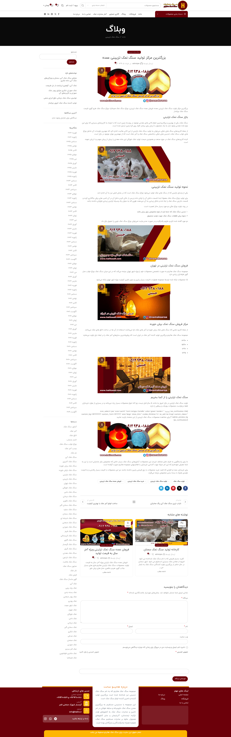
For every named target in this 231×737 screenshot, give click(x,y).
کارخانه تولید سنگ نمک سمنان (161, 549)
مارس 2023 (72, 229)
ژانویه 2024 (72, 198)
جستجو (74, 52)
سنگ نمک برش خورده (68, 466)
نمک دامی (73, 618)
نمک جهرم (73, 610)
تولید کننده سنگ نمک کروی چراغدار (62, 103)
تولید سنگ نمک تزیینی (158, 481)
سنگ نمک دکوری (70, 501)
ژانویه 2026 (72, 137)
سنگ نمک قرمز (71, 531)
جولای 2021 (72, 316)
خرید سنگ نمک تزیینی (136, 481)
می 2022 (73, 272)
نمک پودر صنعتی (70, 597)
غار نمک (73, 570)
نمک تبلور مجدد (70, 605)
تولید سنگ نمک (179, 481)
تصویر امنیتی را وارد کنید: (89, 652)
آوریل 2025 (72, 163)
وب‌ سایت (184, 637)
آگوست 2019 (72, 412)
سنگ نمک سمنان (161, 545)
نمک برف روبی (71, 588)
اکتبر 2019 (73, 403)
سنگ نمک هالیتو (111, 732)
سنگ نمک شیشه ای (69, 518)
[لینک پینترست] (52, 14)
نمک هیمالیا (72, 658)
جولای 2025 (72, 154)
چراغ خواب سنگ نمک (68, 444)
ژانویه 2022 (72, 290)
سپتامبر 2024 (71, 189)
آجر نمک (73, 431)
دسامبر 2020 (72, 346)
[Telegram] (55, 718)
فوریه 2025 (72, 172)
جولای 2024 (72, 194)
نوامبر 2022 (72, 246)
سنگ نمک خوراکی (70, 488)
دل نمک (74, 453)
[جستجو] (82, 5)
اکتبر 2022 (73, 250)
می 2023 (73, 220)
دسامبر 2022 (72, 242)
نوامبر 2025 (72, 146)
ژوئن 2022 (73, 268)
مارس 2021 (72, 333)
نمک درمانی (72, 623)
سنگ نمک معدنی (70, 553)
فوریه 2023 (72, 233)
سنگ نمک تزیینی (112, 37)
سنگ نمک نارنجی (70, 557)
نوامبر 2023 (72, 207)
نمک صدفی (72, 636)
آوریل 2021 (73, 329)
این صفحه (131, 417)
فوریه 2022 (72, 285)
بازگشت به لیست (134, 501)
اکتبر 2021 (73, 303)
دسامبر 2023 (72, 202)
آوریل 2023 (72, 224)
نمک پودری (72, 601)
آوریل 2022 (72, 276)
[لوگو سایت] (175, 5)
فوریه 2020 (72, 390)
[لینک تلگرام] (45, 14)
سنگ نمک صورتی (70, 527)
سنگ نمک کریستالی (69, 536)
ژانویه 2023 (72, 237)
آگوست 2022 (71, 259)
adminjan (136, 63)
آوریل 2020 (72, 381)
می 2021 (73, 324)
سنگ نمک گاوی (70, 540)
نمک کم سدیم (71, 649)
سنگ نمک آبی (71, 457)
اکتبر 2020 (73, 355)
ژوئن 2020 (73, 372)
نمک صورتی (72, 645)
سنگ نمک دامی (70, 492)
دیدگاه (184, 598)
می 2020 (73, 377)
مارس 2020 (72, 385)
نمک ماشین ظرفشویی (68, 653)
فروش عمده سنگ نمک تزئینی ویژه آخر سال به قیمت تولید (106, 551)
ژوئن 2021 (73, 320)
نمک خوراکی (72, 614)
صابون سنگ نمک (70, 566)
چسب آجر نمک (71, 448)
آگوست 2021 (72, 311)
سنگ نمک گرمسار (70, 544)
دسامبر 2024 (72, 181)
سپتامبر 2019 (72, 407)
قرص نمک (73, 575)
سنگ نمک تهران (70, 483)
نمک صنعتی (72, 640)
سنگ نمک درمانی (70, 496)
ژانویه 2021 (72, 342)
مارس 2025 (72, 168)
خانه (124, 37)
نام (186, 626)
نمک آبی (73, 583)
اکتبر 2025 (72, 150)
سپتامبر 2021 (71, 307)
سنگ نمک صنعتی (69, 522)
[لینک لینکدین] (48, 14)
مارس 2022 (72, 281)
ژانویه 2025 (72, 176)
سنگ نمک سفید (70, 509)
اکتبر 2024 (72, 185)
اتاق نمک (73, 435)
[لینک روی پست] (161, 532)
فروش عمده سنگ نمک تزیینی (110, 481)
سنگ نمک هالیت (70, 562)
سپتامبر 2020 (71, 359)
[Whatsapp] (50, 718)
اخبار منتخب (72, 440)
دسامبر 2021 (72, 294)
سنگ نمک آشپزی (70, 461)
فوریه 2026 (72, 133)
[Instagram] (45, 718)
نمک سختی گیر (70, 627)
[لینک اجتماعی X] (55, 14)
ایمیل (130, 626)
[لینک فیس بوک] (58, 14)
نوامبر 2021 (72, 298)
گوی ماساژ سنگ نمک (68, 579)
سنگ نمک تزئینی (70, 474)
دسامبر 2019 (72, 399)
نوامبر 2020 (72, 351)
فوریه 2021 (72, 338)
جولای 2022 (72, 263)
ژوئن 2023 (72, 215)
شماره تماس (76, 694)
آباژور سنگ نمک (70, 427)
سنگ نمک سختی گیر (68, 505)
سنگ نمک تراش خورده (68, 470)
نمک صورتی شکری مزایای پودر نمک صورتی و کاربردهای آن (63, 91)
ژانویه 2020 (72, 394)
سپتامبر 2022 (71, 255)
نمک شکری (72, 631)
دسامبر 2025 (72, 141)
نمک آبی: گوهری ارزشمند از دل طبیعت (61, 85)
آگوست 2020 (71, 364)
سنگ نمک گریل (70, 549)
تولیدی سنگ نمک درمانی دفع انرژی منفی (60, 98)
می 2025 (73, 159)
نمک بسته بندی (70, 592)
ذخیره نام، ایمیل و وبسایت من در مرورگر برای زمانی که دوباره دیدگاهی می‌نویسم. (153, 647)
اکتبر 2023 (72, 211)
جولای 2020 (72, 368)
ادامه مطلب (161, 571)
